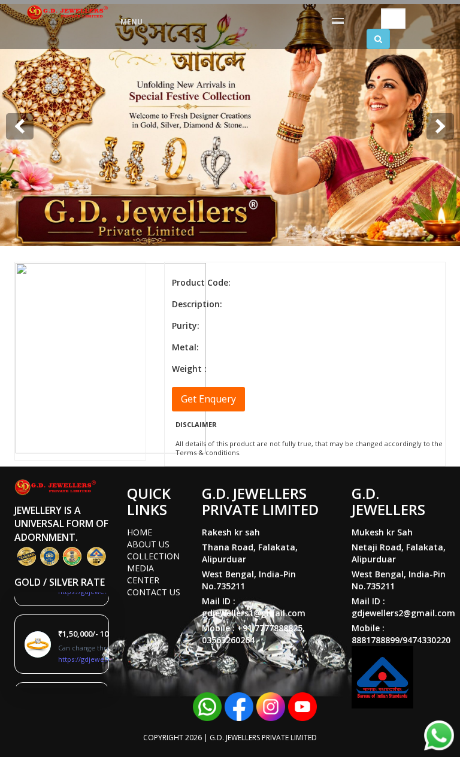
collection (153, 556)
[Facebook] (239, 705)
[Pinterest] (302, 705)
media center (143, 574)
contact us (153, 592)
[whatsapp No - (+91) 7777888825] (207, 705)
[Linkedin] (270, 705)
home (139, 532)
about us (148, 544)
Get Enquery (208, 398)
